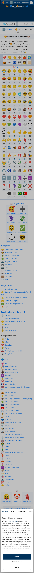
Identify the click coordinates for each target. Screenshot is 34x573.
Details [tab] (13, 511)
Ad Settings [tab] (22, 511)
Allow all (17, 556)
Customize (15, 562)
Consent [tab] (5, 511)
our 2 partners (13, 521)
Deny (17, 567)
